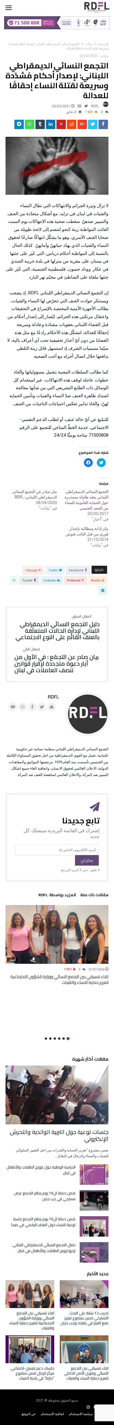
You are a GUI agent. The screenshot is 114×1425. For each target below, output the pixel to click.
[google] (82, 126)
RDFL (95, 106)
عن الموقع (29, 1414)
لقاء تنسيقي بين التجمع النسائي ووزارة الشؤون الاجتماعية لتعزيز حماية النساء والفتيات (59, 979)
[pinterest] (61, 126)
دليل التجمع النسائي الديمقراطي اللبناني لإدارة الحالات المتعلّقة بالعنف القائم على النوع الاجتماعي (57, 628)
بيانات (88, 44)
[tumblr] (40, 126)
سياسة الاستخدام (81, 1414)
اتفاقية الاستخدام (52, 1414)
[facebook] (103, 126)
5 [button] (50, 1038)
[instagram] (88, 1407)
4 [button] (55, 1038)
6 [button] (46, 1038)
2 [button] (64, 1038)
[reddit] (71, 126)
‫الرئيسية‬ (103, 44)
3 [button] (59, 1038)
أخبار (12, 960)
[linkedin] (50, 126)
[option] (57, 945)
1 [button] (67, 1038)
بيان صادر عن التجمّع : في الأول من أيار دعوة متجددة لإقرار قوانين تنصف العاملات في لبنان (56, 660)
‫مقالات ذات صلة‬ (94, 895)
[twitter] (92, 126)
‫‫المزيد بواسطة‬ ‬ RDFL (57, 895)
